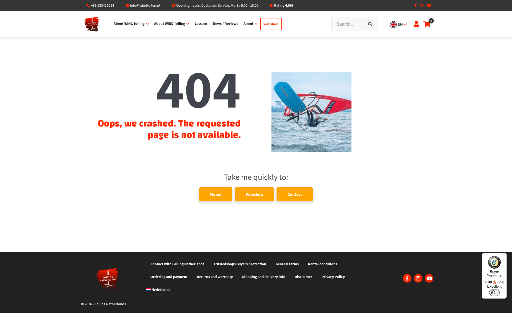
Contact (294, 194)
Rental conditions (322, 264)
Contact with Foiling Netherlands (177, 264)
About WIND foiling (169, 23)
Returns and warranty (215, 276)
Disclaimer (303, 276)
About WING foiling (129, 23)
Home (215, 194)
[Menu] (503, 256)
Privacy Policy (333, 276)
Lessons (201, 23)
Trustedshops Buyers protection (240, 264)
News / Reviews (225, 23)
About (248, 23)
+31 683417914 (102, 5)
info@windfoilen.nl (145, 5)
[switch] (494, 293)
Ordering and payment (168, 276)
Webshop (270, 24)
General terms (287, 264)
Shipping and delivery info (263, 276)
